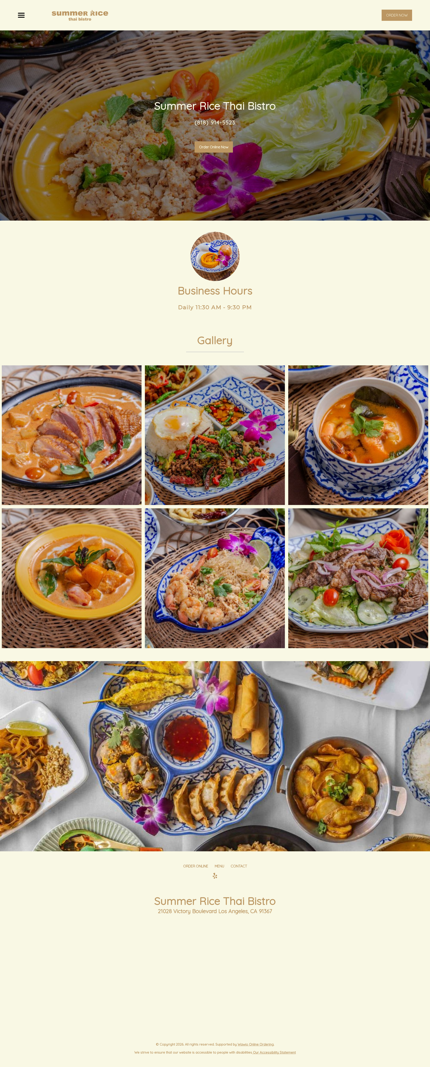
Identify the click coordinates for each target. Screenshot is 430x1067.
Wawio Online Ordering (256, 1044)
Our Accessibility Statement (274, 1052)
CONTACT (239, 866)
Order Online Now (213, 147)
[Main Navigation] (21, 15)
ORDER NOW (397, 15)
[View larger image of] (72, 435)
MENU (219, 866)
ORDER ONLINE (195, 866)
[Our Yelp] (215, 876)
